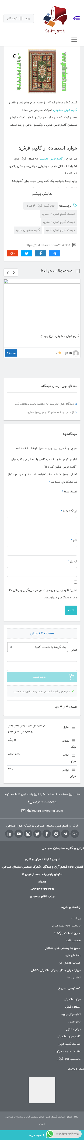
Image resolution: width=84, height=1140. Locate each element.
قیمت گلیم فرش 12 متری (58, 214)
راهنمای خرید (72, 955)
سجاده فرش (72, 1007)
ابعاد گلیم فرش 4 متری (40, 206)
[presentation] (8, 272)
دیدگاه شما (69, 511)
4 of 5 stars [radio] (58, 499)
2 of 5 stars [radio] (69, 499)
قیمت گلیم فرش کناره (60, 230)
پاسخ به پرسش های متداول (62, 948)
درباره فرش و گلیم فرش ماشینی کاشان (55, 970)
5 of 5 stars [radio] (52, 499)
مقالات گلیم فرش (69, 1044)
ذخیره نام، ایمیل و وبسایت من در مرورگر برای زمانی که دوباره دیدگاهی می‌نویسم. (42, 594)
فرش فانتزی (73, 1029)
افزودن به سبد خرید (42, 1135)
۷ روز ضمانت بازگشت (66, 933)
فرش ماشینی (72, 999)
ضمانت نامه (73, 941)
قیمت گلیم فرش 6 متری (59, 222)
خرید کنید (39, 677)
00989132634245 (44, 803)
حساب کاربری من (69, 963)
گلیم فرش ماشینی (65, 110)
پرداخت (75, 918)
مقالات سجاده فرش (68, 1051)
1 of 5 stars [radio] (74, 499)
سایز (74, 650)
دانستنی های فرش (68, 1059)
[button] (14, 56)
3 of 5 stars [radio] (63, 499)
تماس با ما (73, 978)
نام (74, 540)
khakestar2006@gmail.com (45, 811)
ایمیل (72, 561)
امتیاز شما (69, 492)
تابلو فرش (74, 1022)
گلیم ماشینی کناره (28, 230)
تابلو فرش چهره (70, 1014)
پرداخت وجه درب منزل (66, 926)
